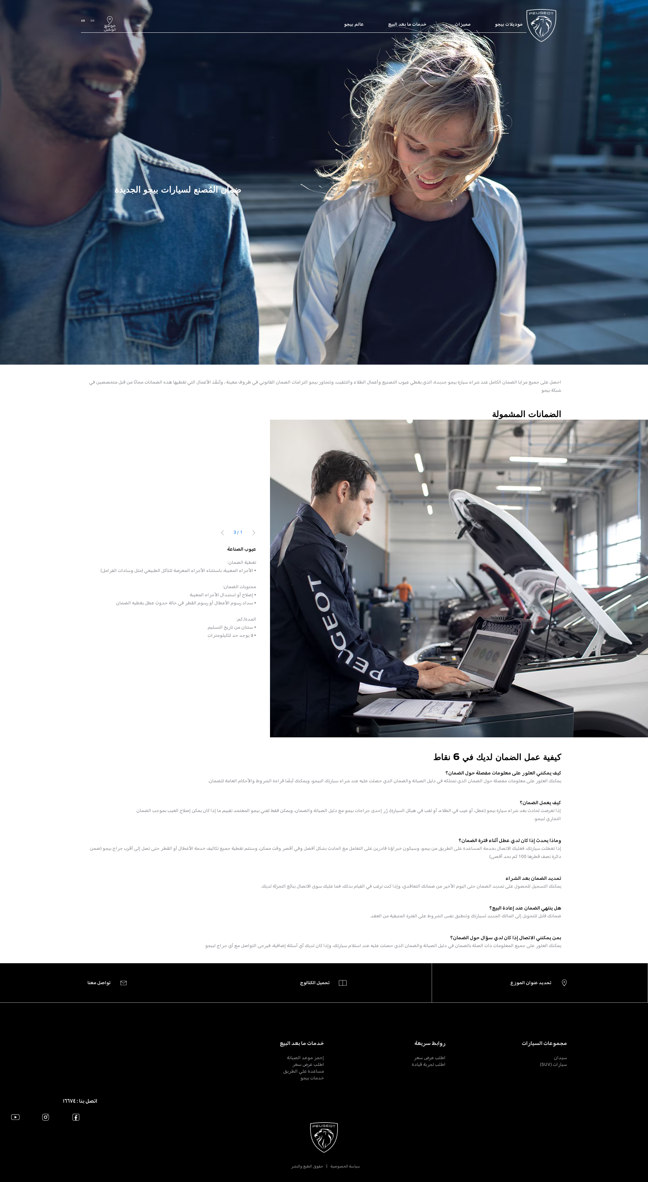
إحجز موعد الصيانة (305, 1057)
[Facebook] (76, 1117)
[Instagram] (45, 1117)
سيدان (560, 1057)
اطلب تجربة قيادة (429, 1064)
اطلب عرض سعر (430, 1057)
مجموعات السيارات (544, 1043)
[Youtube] (15, 1117)
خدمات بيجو (312, 1078)
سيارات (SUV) (553, 1064)
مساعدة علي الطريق (303, 1071)
